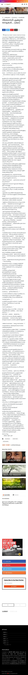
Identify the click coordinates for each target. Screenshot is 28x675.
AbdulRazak (24, 663)
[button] (3, 1)
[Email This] (16, 30)
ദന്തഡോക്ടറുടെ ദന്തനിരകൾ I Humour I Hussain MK (21, 13)
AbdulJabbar (22, 660)
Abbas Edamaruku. (9, 657)
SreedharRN (21, 17)
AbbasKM (17, 657)
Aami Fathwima (20, 653)
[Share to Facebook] (4, 30)
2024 (4, 634)
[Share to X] (8, 30)
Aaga (11, 653)
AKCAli (10, 652)
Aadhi (23, 652)
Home (2, 1)
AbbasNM (22, 657)
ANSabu (17, 652)
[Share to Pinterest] (12, 30)
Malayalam (7, 17)
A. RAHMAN (4, 652)
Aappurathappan (5, 655)
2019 (4, 643)
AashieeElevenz (22, 655)
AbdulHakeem (15, 660)
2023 (4, 636)
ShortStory (14, 17)
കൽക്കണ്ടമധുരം (15, 445)
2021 (4, 638)
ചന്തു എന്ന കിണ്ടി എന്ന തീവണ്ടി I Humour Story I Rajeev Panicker (7, 13)
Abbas (3, 657)
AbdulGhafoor (19, 658)
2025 (4, 632)
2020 (4, 641)
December (6, 645)
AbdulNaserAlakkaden (6, 662)
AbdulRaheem (23, 662)
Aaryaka (15, 655)
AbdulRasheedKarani (14, 663)
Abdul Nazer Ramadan (6, 658)
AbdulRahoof (6, 663)
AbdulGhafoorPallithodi (6, 660)
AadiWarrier (4, 653)
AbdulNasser (14, 662)
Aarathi (11, 655)
